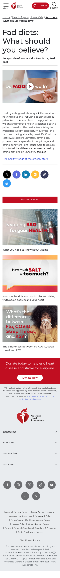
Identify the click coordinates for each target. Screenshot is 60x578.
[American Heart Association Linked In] (25, 496)
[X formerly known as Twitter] (29, 484)
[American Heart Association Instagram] (18, 484)
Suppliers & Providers (45, 528)
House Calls (36, 17)
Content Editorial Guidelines (18, 528)
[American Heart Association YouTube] (51, 484)
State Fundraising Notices (30, 532)
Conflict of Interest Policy (37, 520)
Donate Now (30, 377)
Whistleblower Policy (38, 524)
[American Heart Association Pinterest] (36, 496)
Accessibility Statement (20, 516)
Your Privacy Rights (30, 540)
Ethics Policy (17, 520)
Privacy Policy (21, 512)
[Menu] (6, 5)
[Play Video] (30, 86)
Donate (42, 5)
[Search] (54, 4)
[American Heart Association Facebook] (7, 484)
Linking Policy (19, 524)
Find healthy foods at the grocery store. (25, 158)
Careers (8, 512)
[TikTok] (40, 484)
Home (6, 17)
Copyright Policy (43, 516)
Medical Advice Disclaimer (42, 512)
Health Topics (20, 17)
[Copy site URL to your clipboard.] (44, 174)
